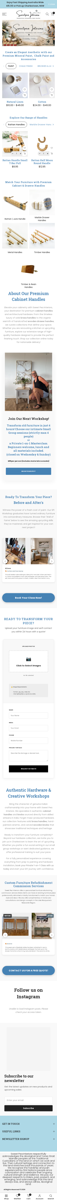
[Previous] (4, 66)
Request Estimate (28, 769)
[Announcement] (25, 4)
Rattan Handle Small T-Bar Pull (14, 162)
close (52, 4)
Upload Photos (28, 646)
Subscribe (28, 1108)
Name (11, 710)
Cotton (42, 101)
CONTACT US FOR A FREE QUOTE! (28, 970)
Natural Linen (15, 101)
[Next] (53, 66)
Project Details (15, 748)
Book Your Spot (28, 471)
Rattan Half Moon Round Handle (42, 162)
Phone (11, 735)
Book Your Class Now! (28, 597)
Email (11, 723)
